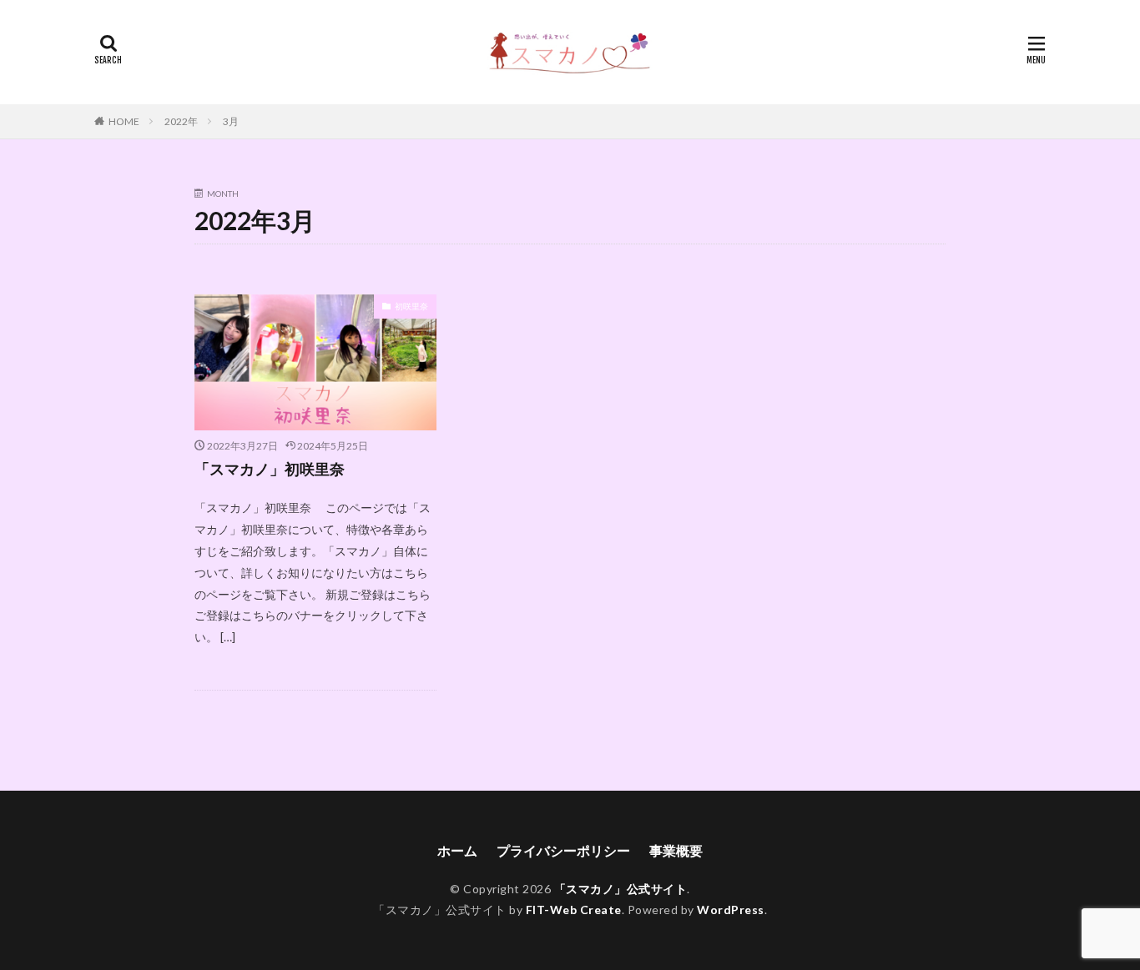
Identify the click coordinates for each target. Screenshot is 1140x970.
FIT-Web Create (574, 909)
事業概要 (676, 850)
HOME (123, 121)
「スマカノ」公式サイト (621, 889)
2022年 (181, 121)
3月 (231, 121)
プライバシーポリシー (563, 850)
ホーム (457, 850)
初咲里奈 (411, 306)
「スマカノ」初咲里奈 (269, 469)
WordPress (730, 909)
